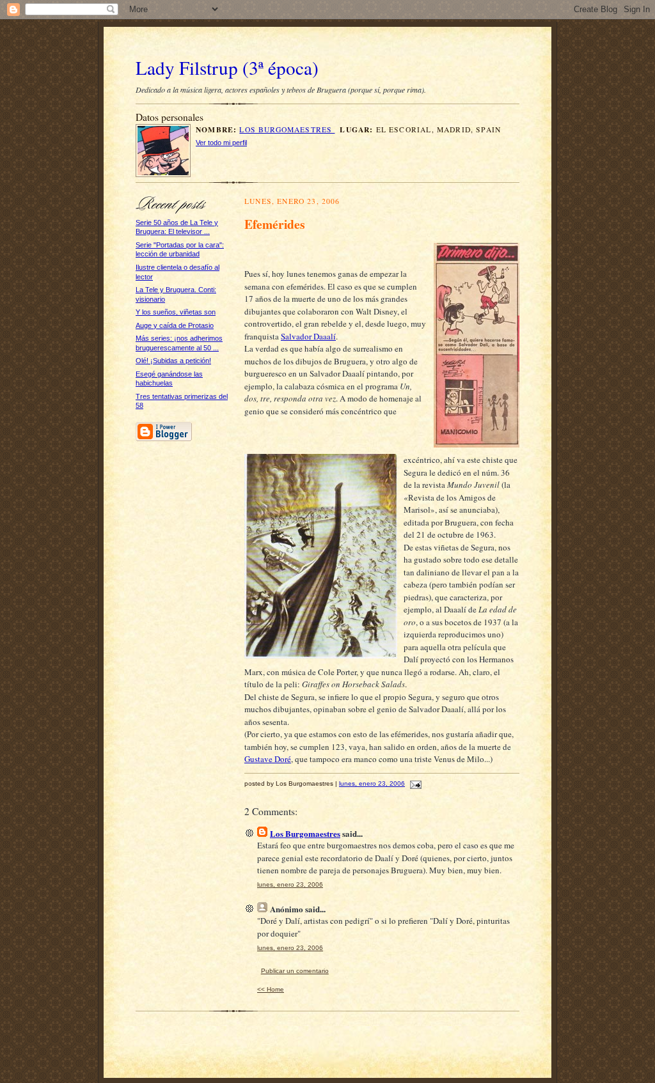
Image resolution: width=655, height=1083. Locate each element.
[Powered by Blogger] (164, 439)
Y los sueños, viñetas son (176, 312)
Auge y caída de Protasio (175, 325)
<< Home (270, 989)
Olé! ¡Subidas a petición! (173, 360)
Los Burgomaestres (287, 129)
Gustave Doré (267, 759)
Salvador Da (302, 336)
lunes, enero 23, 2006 (372, 783)
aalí (329, 336)
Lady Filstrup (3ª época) (227, 67)
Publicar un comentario (295, 970)
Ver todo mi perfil (221, 142)
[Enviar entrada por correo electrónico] (414, 783)
